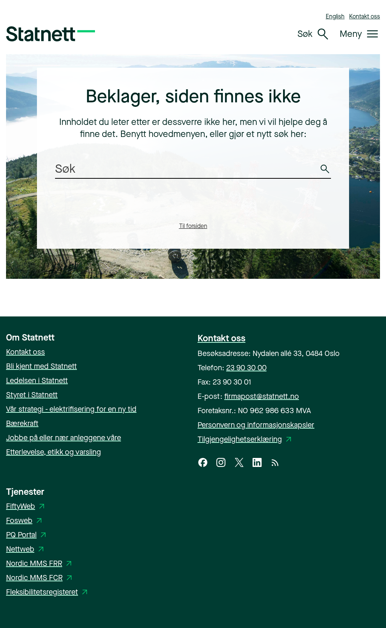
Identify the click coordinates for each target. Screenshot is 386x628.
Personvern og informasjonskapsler (256, 425)
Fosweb (25, 520)
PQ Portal (27, 535)
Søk (326, 174)
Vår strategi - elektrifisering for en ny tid (71, 409)
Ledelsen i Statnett (37, 381)
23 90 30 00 (246, 368)
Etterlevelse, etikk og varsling (53, 452)
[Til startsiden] (50, 34)
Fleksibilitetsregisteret (48, 592)
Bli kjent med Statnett (41, 366)
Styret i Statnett (32, 395)
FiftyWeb (26, 506)
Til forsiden (193, 226)
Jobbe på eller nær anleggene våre (63, 438)
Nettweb (26, 549)
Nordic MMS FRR (40, 563)
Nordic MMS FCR (40, 578)
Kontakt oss (364, 16)
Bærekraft (22, 423)
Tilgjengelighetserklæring (246, 439)
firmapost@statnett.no (261, 396)
